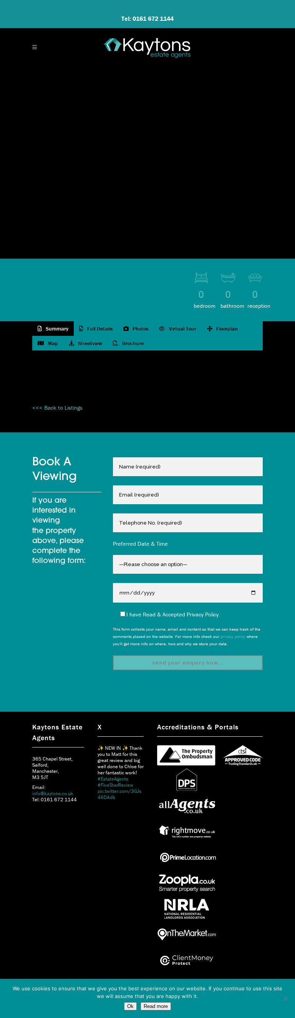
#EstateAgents (113, 779)
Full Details (99, 328)
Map (52, 343)
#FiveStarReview (115, 785)
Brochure (132, 343)
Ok (130, 1006)
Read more (156, 1006)
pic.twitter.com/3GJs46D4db (119, 794)
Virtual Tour (181, 328)
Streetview (89, 343)
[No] (285, 998)
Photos (139, 328)
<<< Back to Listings (57, 407)
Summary (56, 328)
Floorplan (226, 328)
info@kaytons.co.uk (52, 793)
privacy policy (232, 636)
